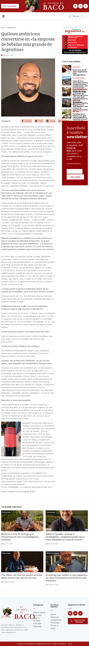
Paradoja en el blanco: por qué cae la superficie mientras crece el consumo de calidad (80, 118)
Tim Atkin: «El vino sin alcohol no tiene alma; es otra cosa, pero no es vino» (21, 576)
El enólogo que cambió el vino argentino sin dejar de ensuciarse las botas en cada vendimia (66, 577)
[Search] (70, 16)
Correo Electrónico (74, 165)
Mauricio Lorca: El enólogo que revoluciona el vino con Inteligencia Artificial (19, 536)
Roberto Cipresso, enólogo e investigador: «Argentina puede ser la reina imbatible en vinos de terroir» (65, 536)
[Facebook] (75, 6)
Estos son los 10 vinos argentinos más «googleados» (80, 72)
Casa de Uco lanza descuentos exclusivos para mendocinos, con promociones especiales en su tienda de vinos (80, 86)
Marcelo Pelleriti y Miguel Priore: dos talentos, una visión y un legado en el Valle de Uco (80, 107)
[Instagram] (85, 6)
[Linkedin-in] (80, 6)
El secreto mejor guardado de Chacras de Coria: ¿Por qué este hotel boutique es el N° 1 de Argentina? (80, 97)
